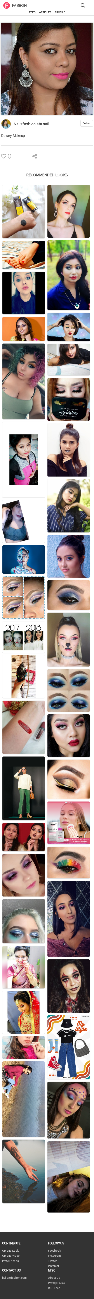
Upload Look (10, 1250)
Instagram (54, 1255)
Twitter (52, 1261)
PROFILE (60, 12)
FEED (32, 12)
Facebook (54, 1250)
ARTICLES (45, 12)
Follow (87, 123)
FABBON (19, 5)
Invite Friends (10, 1261)
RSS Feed (54, 1288)
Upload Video (11, 1255)
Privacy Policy (56, 1283)
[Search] (83, 5)
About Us (54, 1277)
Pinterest (53, 1266)
